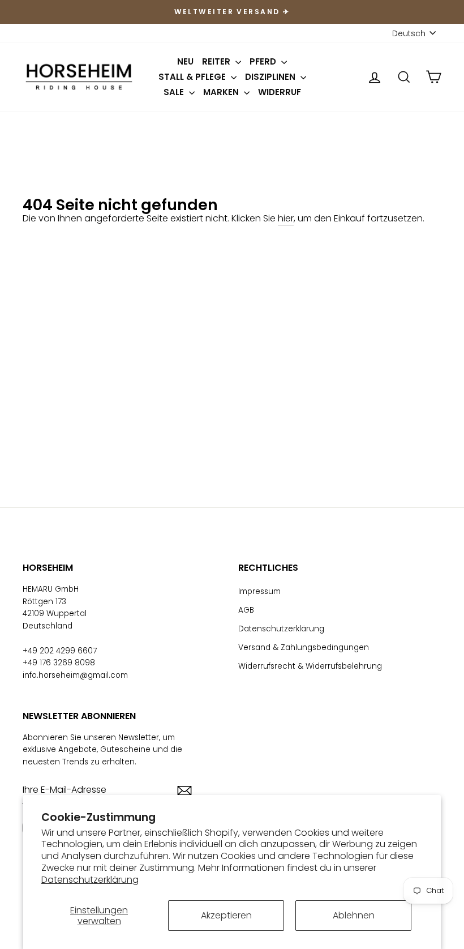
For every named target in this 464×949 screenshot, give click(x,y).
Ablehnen (354, 915)
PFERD (264, 61)
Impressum (259, 591)
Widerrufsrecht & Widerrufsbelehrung (310, 666)
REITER (217, 61)
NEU (185, 61)
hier (286, 218)
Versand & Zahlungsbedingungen (303, 647)
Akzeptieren (226, 915)
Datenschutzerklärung (90, 879)
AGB (246, 610)
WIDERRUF (279, 92)
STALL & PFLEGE (193, 77)
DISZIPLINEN (271, 77)
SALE (175, 92)
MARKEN (222, 92)
